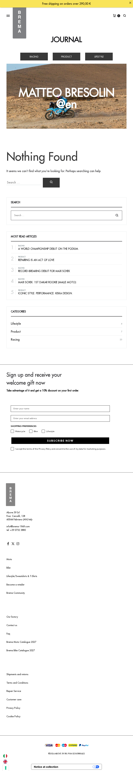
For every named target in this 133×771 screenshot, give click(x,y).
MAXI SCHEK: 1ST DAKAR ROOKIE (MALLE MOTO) (47, 282)
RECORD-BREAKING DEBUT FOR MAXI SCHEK (44, 271)
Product (66, 57)
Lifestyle (99, 57)
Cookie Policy (13, 716)
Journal (66, 39)
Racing (34, 57)
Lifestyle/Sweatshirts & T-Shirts (21, 576)
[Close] (130, 3)
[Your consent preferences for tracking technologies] (6, 768)
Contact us (11, 625)
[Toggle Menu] (8, 16)
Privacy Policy (13, 708)
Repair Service (13, 691)
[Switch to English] (5, 762)
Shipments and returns (17, 674)
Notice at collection (46, 766)
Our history (12, 617)
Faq (8, 634)
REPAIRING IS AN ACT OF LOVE (36, 260)
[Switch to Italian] (5, 756)
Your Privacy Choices (77, 766)
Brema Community (15, 593)
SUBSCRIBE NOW (60, 440)
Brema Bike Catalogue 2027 (20, 650)
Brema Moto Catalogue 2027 (21, 642)
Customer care (13, 699)
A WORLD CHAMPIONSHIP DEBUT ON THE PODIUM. (48, 249)
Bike (8, 568)
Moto (9, 559)
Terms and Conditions (17, 683)
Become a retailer (15, 584)
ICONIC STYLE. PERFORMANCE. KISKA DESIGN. (45, 293)
